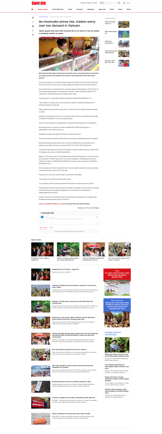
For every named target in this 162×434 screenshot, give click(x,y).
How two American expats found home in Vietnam (119, 259)
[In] (33, 34)
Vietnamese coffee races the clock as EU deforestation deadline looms (117, 355)
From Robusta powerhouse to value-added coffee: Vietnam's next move (117, 366)
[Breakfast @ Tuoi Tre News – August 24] (42, 249)
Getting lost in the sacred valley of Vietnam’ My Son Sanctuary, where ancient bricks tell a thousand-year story (73, 318)
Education (90, 9)
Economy (80, 9)
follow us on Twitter (60, 204)
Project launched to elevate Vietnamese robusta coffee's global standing (117, 378)
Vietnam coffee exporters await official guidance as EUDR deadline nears (117, 391)
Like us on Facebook (45, 204)
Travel (70, 9)
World (112, 9)
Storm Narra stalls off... (111, 32)
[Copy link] (33, 17)
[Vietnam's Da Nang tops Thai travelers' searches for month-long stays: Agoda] (40, 291)
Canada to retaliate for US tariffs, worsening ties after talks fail (73, 398)
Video (120, 9)
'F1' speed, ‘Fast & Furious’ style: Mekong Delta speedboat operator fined (117, 275)
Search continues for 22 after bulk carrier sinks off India (71, 414)
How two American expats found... (111, 52)
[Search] (119, 3)
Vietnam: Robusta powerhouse (113, 333)
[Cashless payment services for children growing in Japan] (40, 387)
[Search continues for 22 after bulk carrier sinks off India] (40, 419)
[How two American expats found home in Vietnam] (123, 53)
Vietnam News (43, 9)
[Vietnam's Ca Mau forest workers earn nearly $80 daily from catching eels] (68, 249)
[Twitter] (33, 26)
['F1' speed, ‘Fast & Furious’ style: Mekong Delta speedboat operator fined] (117, 288)
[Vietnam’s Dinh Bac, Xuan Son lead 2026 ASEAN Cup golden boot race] (123, 63)
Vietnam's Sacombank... (109, 42)
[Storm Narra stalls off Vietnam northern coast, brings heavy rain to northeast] (123, 34)
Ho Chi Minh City (57, 9)
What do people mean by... (110, 23)
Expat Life (102, 9)
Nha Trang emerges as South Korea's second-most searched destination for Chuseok (72, 366)
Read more (36, 240)
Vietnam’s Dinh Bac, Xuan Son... (110, 61)
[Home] (32, 9)
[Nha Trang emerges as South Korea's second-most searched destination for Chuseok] (40, 371)
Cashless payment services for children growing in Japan (71, 382)
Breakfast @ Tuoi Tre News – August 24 (40, 259)
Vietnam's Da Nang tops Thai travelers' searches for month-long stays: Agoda (74, 286)
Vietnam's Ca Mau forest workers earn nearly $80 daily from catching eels (68, 259)
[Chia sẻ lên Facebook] (33, 22)
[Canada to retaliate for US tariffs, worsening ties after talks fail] (40, 403)
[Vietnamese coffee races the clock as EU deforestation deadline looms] (117, 344)
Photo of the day (117, 301)
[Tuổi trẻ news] (38, 3)
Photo (129, 9)
